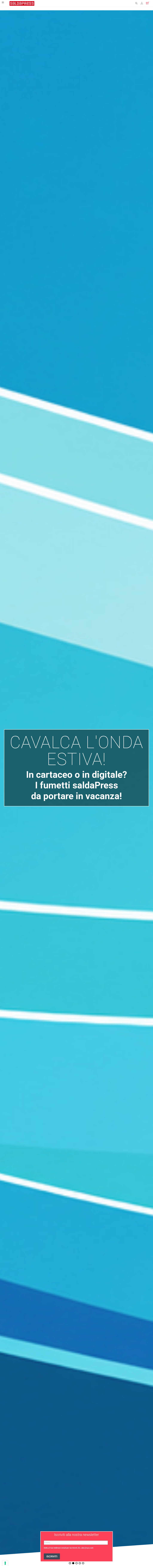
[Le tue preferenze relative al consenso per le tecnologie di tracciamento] (5, 1563)
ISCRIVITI (51, 1556)
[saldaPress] (22, 3)
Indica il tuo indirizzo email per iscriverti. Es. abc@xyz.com (68, 1548)
